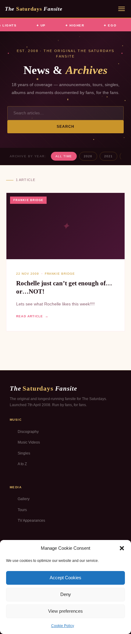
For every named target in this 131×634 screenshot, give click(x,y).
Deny (65, 594)
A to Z (22, 464)
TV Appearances (31, 520)
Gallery (24, 499)
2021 (108, 156)
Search (66, 126)
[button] (122, 548)
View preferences (65, 611)
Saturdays (33, 9)
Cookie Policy (62, 626)
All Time (63, 156)
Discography (28, 432)
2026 (88, 156)
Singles (24, 453)
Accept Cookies (65, 577)
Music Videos (29, 442)
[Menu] (121, 8)
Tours (22, 510)
